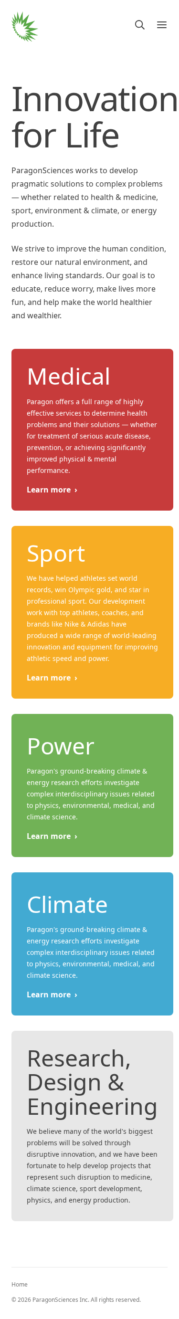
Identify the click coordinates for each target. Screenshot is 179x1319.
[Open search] (139, 24)
